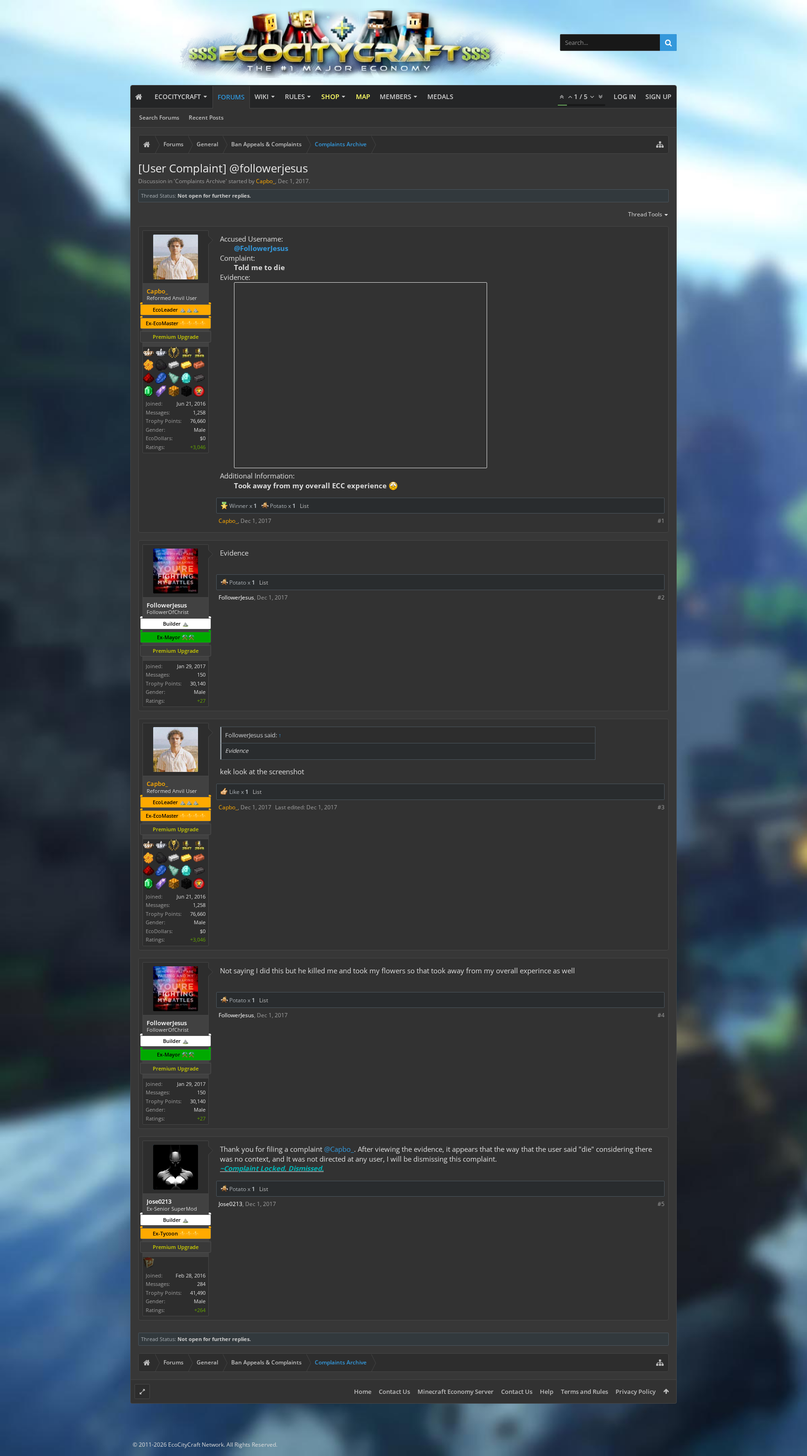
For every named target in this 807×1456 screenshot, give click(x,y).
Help (546, 1391)
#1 (661, 520)
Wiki (262, 96)
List (304, 506)
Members (395, 96)
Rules (295, 96)
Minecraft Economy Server (456, 1391)
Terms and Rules (584, 1391)
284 (201, 1283)
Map (363, 96)
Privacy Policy (636, 1391)
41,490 (197, 1292)
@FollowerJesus (261, 248)
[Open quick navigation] (659, 144)
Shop (330, 96)
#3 (661, 807)
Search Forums (159, 117)
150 (201, 674)
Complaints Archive (200, 181)
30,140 (197, 683)
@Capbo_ (339, 1149)
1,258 (199, 412)
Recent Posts (206, 117)
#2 (661, 597)
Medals (440, 96)
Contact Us (394, 1391)
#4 (661, 1015)
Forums (231, 97)
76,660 (197, 420)
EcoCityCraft (178, 96)
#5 (661, 1203)
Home (362, 1391)
